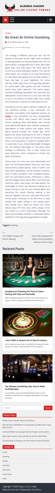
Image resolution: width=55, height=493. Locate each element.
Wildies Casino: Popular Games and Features (19, 420)
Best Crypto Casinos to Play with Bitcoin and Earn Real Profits (25, 436)
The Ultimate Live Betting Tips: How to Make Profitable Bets (25, 387)
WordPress (36, 489)
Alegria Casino (24, 486)
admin (9, 42)
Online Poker (7, 474)
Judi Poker (6, 465)
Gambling (13, 225)
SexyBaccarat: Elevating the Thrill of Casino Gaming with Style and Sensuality (24, 292)
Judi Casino (6, 469)
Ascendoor (15, 489)
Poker (5, 478)
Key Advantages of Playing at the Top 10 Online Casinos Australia (26, 440)
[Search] (51, 20)
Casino (8, 33)
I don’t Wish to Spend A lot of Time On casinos (26, 340)
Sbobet (5, 461)
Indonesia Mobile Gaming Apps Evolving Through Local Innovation (26, 431)
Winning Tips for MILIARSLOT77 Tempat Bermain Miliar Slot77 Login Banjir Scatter (27, 426)
